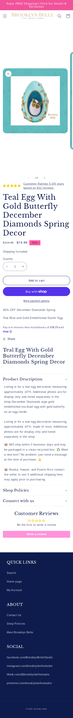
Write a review (36, 534)
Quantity (8, 258)
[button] (5, 16)
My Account (14, 590)
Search (11, 572)
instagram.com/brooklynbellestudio (30, 665)
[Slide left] (28, 178)
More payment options (36, 301)
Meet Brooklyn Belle (20, 632)
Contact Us (14, 615)
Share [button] (11, 338)
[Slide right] (44, 178)
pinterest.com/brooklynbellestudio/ (29, 683)
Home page (14, 581)
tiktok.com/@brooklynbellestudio (28, 674)
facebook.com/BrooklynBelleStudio (30, 657)
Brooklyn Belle (40, 709)
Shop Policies (16, 623)
